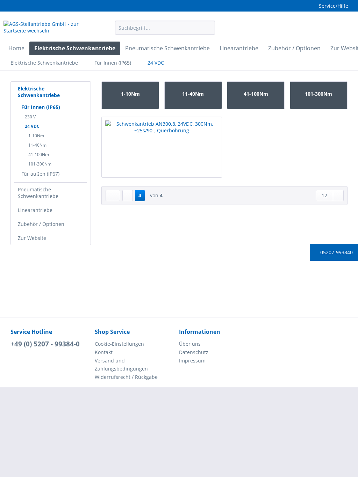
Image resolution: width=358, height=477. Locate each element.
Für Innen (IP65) (40, 107)
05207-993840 (336, 252)
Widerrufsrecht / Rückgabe (126, 377)
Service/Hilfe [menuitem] (333, 5)
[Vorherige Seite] (127, 195)
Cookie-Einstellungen (119, 343)
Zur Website (32, 238)
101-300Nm (39, 164)
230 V (30, 117)
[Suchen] (208, 28)
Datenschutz (193, 352)
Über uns (190, 343)
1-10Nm (36, 136)
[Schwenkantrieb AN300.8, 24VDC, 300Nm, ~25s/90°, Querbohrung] (161, 151)
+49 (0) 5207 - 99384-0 (45, 343)
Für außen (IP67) (40, 173)
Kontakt (104, 352)
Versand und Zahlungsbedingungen (121, 364)
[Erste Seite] (113, 195)
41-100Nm (38, 154)
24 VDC (32, 126)
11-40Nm (37, 145)
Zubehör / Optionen (41, 224)
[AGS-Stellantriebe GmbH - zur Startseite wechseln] (46, 29)
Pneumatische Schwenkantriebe (38, 192)
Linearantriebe (35, 210)
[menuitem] (165, 31)
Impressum (192, 360)
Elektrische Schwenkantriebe (39, 91)
